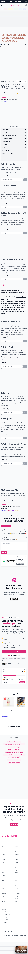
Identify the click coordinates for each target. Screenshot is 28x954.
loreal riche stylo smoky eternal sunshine (14, 744)
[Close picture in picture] (16, 947)
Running (3, 888)
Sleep (16, 891)
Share (25, 81)
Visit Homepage (14, 824)
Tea (2, 101)
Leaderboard (5, 682)
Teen (3, 896)
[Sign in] (26, 5)
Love (16, 875)
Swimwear (17, 893)
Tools (16, 901)
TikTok (17, 510)
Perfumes (17, 885)
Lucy (3, 81)
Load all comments (6, 525)
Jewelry (16, 872)
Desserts (17, 854)
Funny (16, 862)
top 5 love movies (8, 754)
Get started (22, 682)
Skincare (3, 891)
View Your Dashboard (15, 655)
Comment (4, 552)
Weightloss (4, 901)
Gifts (3, 867)
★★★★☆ (24, 30)
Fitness (16, 859)
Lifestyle (3, 875)
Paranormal (10, 8)
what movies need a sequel (14, 741)
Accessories (4, 844)
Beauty (3, 849)
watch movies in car (14, 757)
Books (3, 851)
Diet (2, 857)
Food (3, 862)
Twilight (3, 898)
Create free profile (14, 651)
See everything (5, 716)
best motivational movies (14, 760)
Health (3, 870)
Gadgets (3, 864)
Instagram (8, 510)
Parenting (16, 8)
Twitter (13, 510)
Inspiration (17, 870)
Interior (20, 8)
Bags (3, 846)
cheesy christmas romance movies (14, 752)
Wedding (17, 898)
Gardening (17, 864)
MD (13, 81)
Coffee (5, 101)
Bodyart (16, 849)
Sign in (3, 660)
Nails (3, 883)
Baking (5, 8)
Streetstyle (4, 893)
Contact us (4, 909)
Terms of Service (5, 925)
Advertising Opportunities (7, 917)
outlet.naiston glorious (14, 762)
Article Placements (6, 914)
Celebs (16, 851)
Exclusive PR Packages (6, 919)
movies (3, 30)
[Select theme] (23, 5)
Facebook (3, 510)
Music (16, 880)
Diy (2, 8)
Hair (16, 867)
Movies (3, 880)
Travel (16, 896)
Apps (24, 8)
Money (16, 877)
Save (19, 81)
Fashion (3, 859)
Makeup (3, 877)
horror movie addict (19, 754)
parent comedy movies (14, 749)
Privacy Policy (4, 922)
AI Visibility (4, 911)
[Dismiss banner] (25, 557)
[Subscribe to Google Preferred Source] (8, 561)
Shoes (16, 888)
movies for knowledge (14, 747)
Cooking (3, 854)
